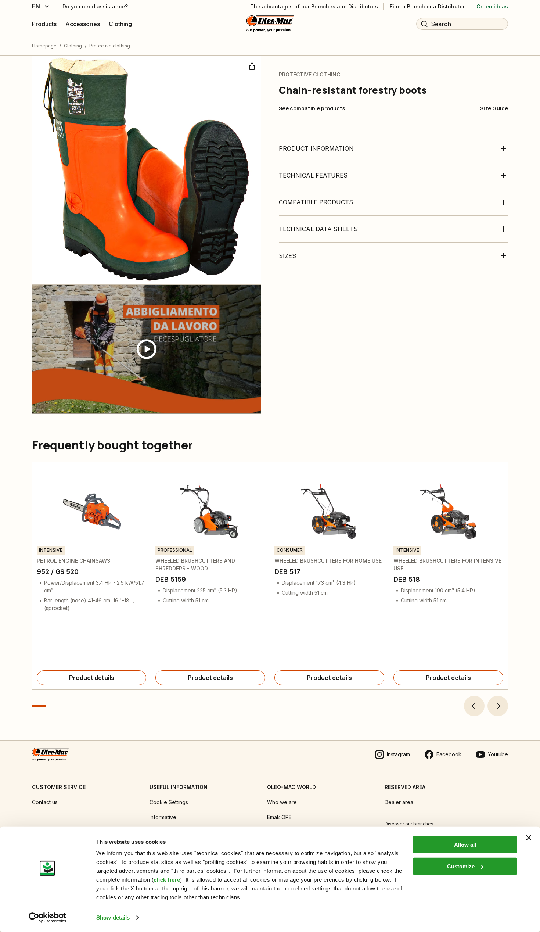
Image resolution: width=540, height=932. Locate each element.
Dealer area (399, 802)
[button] (474, 706)
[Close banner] (528, 837)
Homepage (44, 46)
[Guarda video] (146, 349)
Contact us (45, 802)
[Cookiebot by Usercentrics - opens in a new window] (47, 917)
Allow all (465, 845)
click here (167, 880)
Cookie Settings (169, 802)
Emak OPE (279, 817)
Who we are (282, 802)
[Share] (251, 65)
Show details (113, 917)
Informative (163, 817)
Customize (461, 866)
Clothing (73, 46)
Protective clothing (109, 46)
